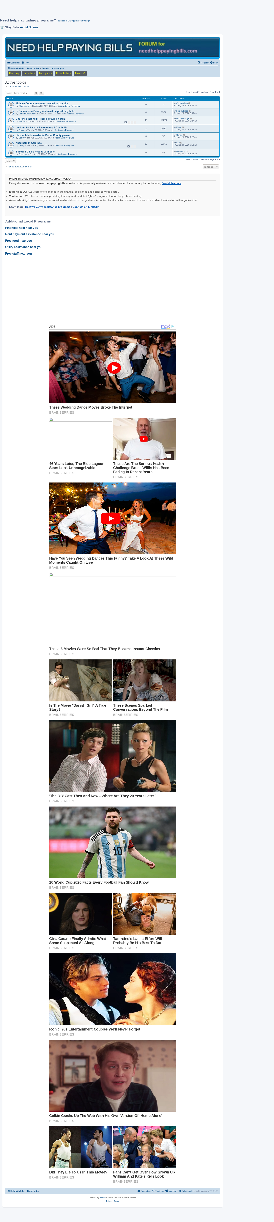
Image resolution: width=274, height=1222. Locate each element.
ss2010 (22, 121)
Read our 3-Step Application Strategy (73, 21)
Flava (178, 127)
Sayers (22, 130)
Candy (22, 138)
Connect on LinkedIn (86, 206)
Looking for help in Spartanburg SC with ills (41, 127)
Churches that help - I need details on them (41, 118)
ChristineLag (24, 106)
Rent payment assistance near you (29, 234)
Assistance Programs (70, 106)
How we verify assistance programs (47, 206)
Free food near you (18, 240)
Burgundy (23, 154)
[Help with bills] (112, 47)
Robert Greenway (27, 114)
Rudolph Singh (182, 118)
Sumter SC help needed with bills (35, 151)
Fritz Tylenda (182, 111)
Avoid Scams (29, 27)
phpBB (103, 1198)
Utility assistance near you (23, 247)
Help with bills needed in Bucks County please (43, 135)
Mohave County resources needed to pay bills (42, 103)
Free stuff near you (18, 253)
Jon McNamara (171, 183)
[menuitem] (25, 62)
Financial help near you (21, 227)
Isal (177, 142)
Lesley (22, 145)
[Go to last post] (189, 103)
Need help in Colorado (29, 142)
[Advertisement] (90, 10)
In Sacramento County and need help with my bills (45, 111)
